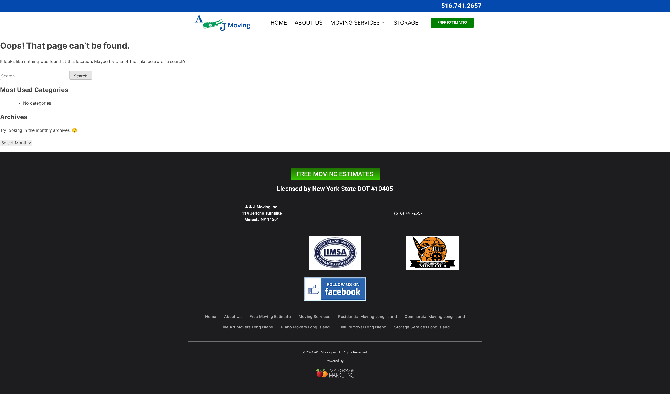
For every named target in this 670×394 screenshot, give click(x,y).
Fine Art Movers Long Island (246, 326)
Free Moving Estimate (270, 316)
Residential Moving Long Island (367, 316)
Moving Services (355, 22)
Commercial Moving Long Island (435, 316)
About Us (308, 22)
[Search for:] (34, 75)
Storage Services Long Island (422, 326)
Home (279, 22)
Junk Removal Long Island (361, 326)
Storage (406, 22)
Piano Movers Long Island (305, 326)
